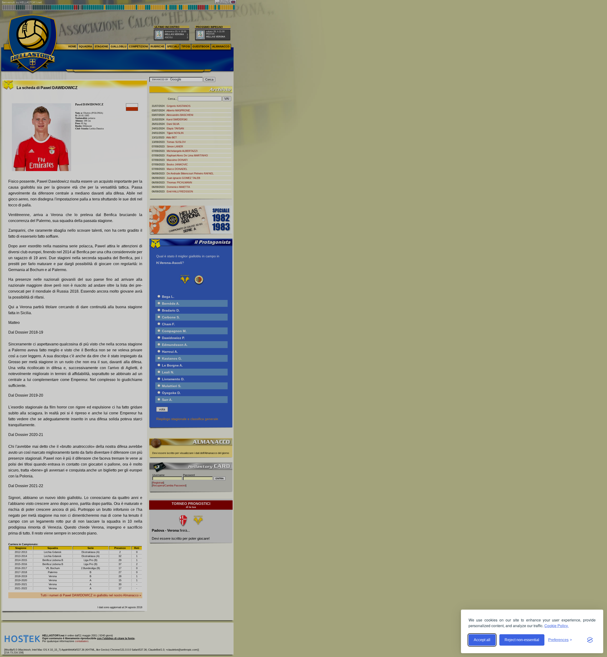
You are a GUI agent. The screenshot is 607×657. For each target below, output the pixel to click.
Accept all (482, 640)
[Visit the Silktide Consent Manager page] (590, 640)
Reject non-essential (522, 640)
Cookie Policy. (556, 625)
